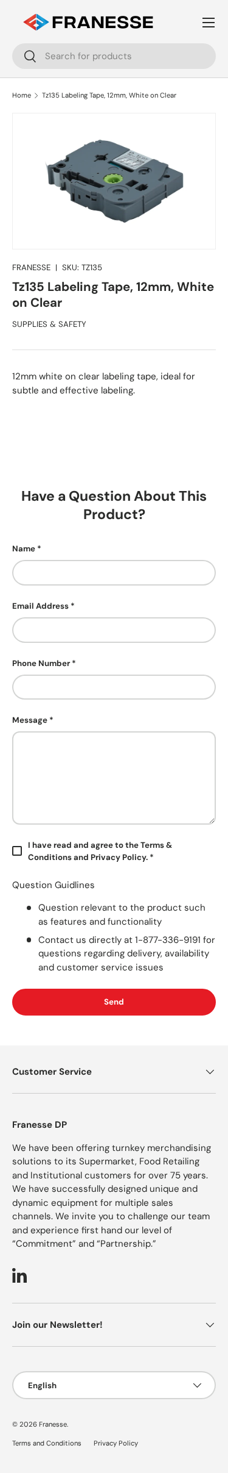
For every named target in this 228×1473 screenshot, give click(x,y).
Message (29, 720)
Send (114, 1002)
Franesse (53, 1424)
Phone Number (41, 663)
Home (21, 95)
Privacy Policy (116, 1443)
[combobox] (114, 56)
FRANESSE (31, 267)
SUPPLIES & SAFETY (49, 324)
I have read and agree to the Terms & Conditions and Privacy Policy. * (100, 851)
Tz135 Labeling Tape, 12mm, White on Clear (109, 95)
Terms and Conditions (46, 1443)
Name (23, 548)
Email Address (40, 606)
